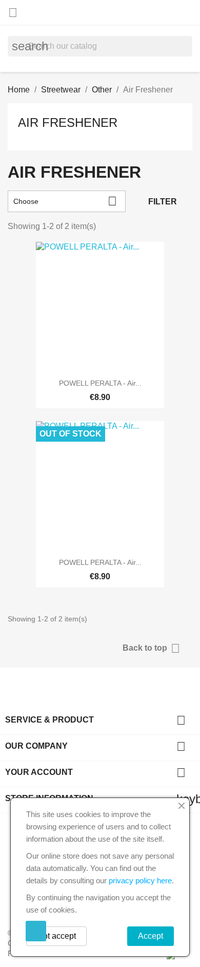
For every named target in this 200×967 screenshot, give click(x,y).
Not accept (56, 936)
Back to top (151, 648)
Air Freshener (67, 122)
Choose (65, 201)
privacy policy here (140, 880)
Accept (150, 936)
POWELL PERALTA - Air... (100, 383)
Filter (162, 201)
